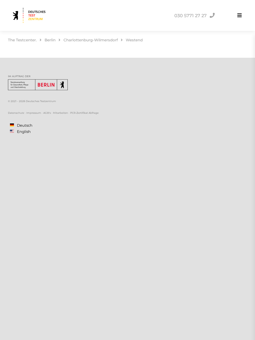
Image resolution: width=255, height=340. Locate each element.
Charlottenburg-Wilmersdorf (91, 40)
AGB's (47, 112)
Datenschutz (16, 112)
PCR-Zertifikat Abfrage (84, 112)
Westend (134, 40)
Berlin (50, 40)
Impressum (33, 112)
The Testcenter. (22, 40)
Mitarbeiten (60, 112)
